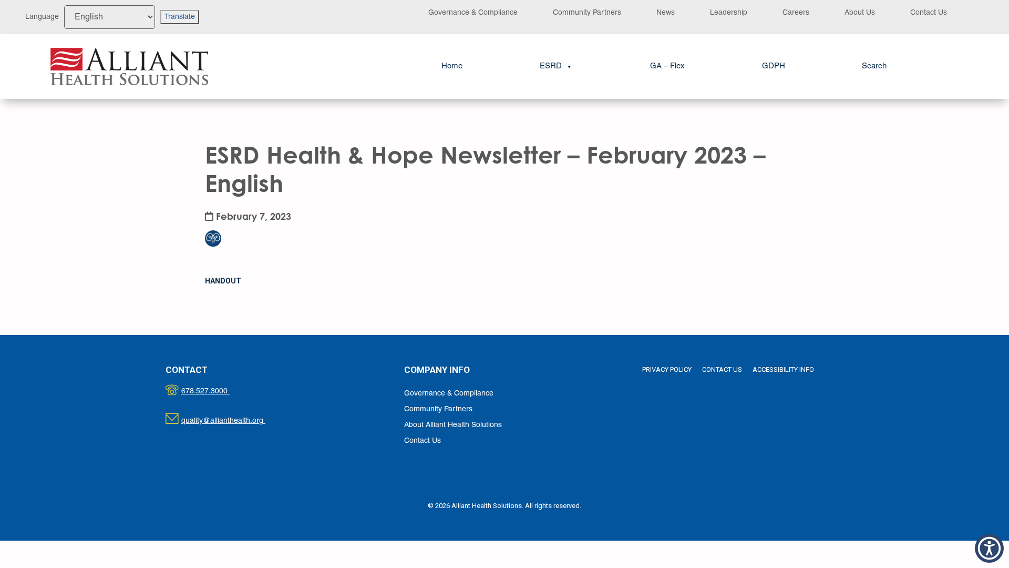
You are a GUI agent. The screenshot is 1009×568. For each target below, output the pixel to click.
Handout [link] (223, 281)
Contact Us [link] (928, 12)
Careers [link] (796, 12)
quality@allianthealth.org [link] (232, 421)
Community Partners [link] (587, 12)
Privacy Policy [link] (667, 369)
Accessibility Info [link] (783, 369)
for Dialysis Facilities (219, 217)
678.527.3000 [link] (216, 391)
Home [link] (451, 66)
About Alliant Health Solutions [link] (453, 425)
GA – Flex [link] (667, 66)
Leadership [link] (728, 12)
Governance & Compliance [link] (473, 12)
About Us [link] (860, 12)
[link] (129, 67)
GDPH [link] (773, 66)
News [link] (665, 12)
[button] (989, 548)
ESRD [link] (551, 66)
